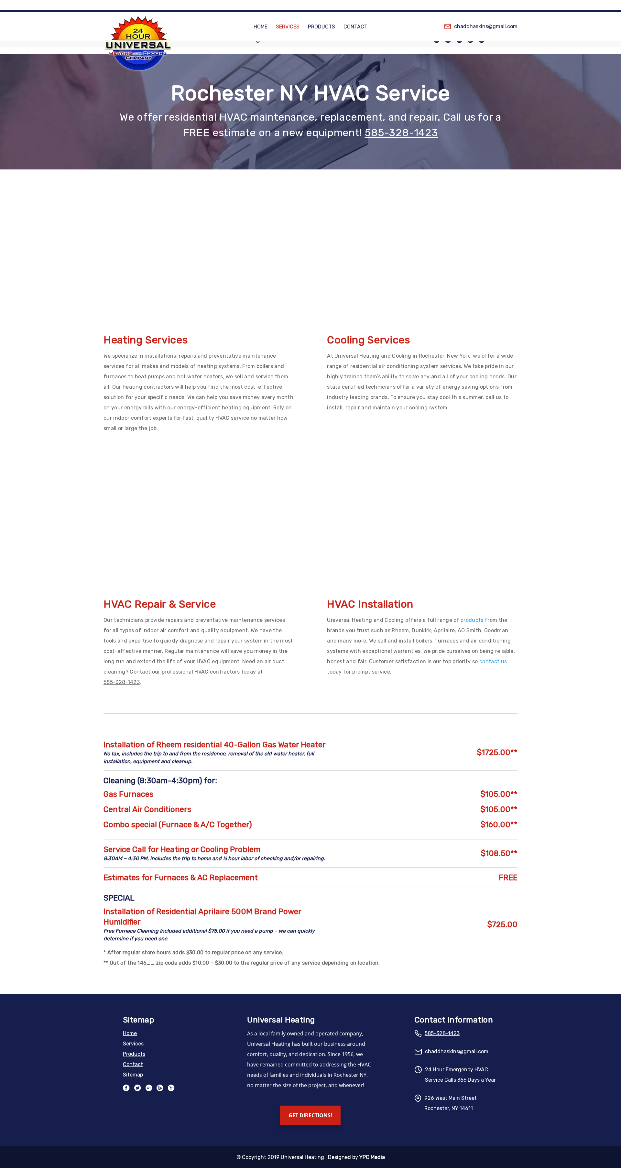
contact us (493, 661)
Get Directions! (310, 1115)
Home (260, 27)
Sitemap (133, 1075)
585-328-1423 (401, 132)
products (472, 620)
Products (321, 27)
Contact (355, 27)
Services (288, 27)
